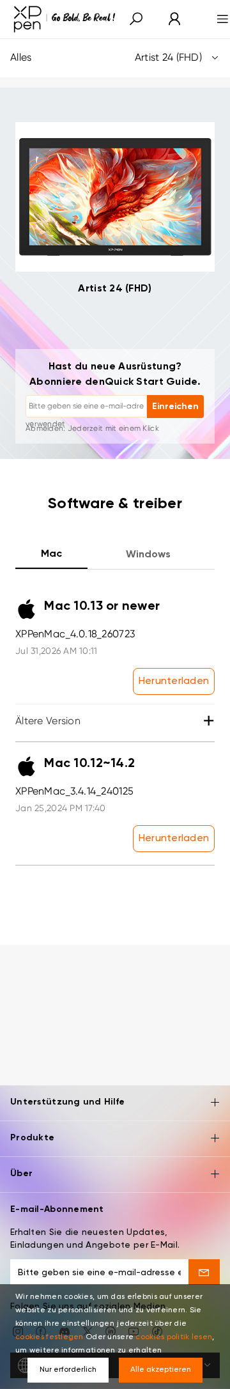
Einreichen (175, 406)
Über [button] (21, 1173)
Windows (148, 555)
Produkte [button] (32, 1137)
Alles (106, 57)
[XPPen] (64, 19)
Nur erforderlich (68, 1370)
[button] (136, 19)
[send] (204, 1272)
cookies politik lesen (173, 1337)
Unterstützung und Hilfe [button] (67, 1102)
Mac (51, 554)
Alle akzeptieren (160, 1370)
